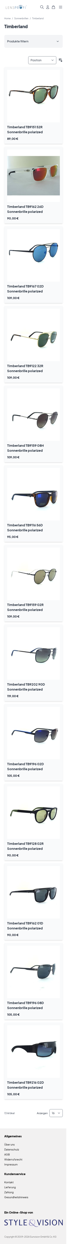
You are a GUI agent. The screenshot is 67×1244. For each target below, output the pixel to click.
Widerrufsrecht (13, 1159)
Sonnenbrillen (21, 18)
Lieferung (10, 1187)
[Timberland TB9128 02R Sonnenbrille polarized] (33, 812)
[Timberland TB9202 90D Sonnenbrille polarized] (33, 653)
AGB (7, 1154)
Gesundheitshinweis (16, 1197)
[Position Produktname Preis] (42, 60)
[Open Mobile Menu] (60, 7)
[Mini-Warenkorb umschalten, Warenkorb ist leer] (53, 7)
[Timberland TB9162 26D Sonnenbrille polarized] (33, 175)
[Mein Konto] (48, 7)
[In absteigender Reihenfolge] (60, 60)
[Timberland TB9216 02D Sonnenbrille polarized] (33, 1051)
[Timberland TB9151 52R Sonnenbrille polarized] (33, 96)
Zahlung (9, 1192)
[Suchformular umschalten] (42, 7)
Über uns (9, 1144)
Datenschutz (11, 1149)
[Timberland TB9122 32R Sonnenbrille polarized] (33, 335)
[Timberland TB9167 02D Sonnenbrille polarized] (33, 255)
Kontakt (9, 1182)
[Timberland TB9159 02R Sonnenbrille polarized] (33, 574)
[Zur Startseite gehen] (15, 7)
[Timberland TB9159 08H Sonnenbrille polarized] (33, 414)
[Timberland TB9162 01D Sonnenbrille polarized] (33, 892)
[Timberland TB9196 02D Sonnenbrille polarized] (33, 733)
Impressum (11, 1164)
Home (7, 18)
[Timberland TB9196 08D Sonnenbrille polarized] (33, 972)
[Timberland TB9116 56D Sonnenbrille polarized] (33, 494)
